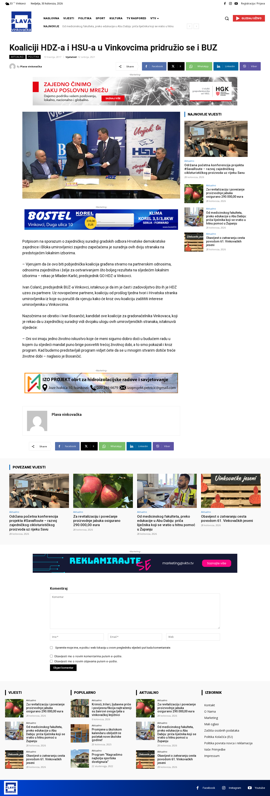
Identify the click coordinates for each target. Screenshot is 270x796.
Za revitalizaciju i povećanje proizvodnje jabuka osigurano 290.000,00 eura (225, 193)
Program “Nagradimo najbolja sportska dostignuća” (107, 758)
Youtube (260, 787)
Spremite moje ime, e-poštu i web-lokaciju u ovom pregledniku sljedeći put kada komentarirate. (113, 647)
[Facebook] (225, 4)
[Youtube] (236, 4)
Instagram (235, 787)
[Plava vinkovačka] (13, 66)
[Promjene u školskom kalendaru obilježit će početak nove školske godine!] (80, 733)
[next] (196, 26)
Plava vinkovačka (31, 66)
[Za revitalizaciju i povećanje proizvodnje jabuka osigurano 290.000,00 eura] (193, 193)
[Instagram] (230, 4)
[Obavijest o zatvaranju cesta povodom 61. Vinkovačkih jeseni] (193, 242)
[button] (227, 18)
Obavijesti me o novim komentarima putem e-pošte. (88, 656)
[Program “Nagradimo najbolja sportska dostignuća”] (80, 758)
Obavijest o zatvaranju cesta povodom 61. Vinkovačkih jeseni (100, 26)
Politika (33, 56)
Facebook (209, 787)
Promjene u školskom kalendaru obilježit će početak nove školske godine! (107, 735)
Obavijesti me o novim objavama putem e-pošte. (86, 661)
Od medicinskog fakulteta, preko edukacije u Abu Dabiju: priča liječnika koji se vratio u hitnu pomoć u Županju (226, 218)
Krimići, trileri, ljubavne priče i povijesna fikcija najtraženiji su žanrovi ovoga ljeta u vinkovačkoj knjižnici (112, 710)
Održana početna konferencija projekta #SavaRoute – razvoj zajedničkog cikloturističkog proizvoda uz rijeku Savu (214, 169)
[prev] (189, 26)
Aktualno (17, 56)
